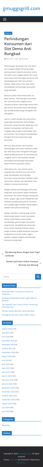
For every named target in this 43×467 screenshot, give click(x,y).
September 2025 (8, 352)
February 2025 (7, 380)
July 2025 (5, 360)
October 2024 (7, 396)
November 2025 (8, 344)
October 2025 (7, 348)
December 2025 (8, 340)
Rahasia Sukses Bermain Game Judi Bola (18, 311)
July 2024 (5, 407)
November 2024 (8, 392)
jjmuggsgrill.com (21, 8)
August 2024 (7, 403)
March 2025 (6, 376)
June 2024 (6, 411)
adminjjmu (24, 59)
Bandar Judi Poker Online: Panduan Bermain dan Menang (22, 263)
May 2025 (6, 368)
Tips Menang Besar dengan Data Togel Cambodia (22, 254)
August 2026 (7, 329)
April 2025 (6, 372)
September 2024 (8, 399)
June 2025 (6, 364)
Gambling (8, 33)
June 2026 (6, 337)
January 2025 (7, 384)
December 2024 (8, 388)
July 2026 (5, 333)
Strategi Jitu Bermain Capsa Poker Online (18, 315)
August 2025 (7, 356)
